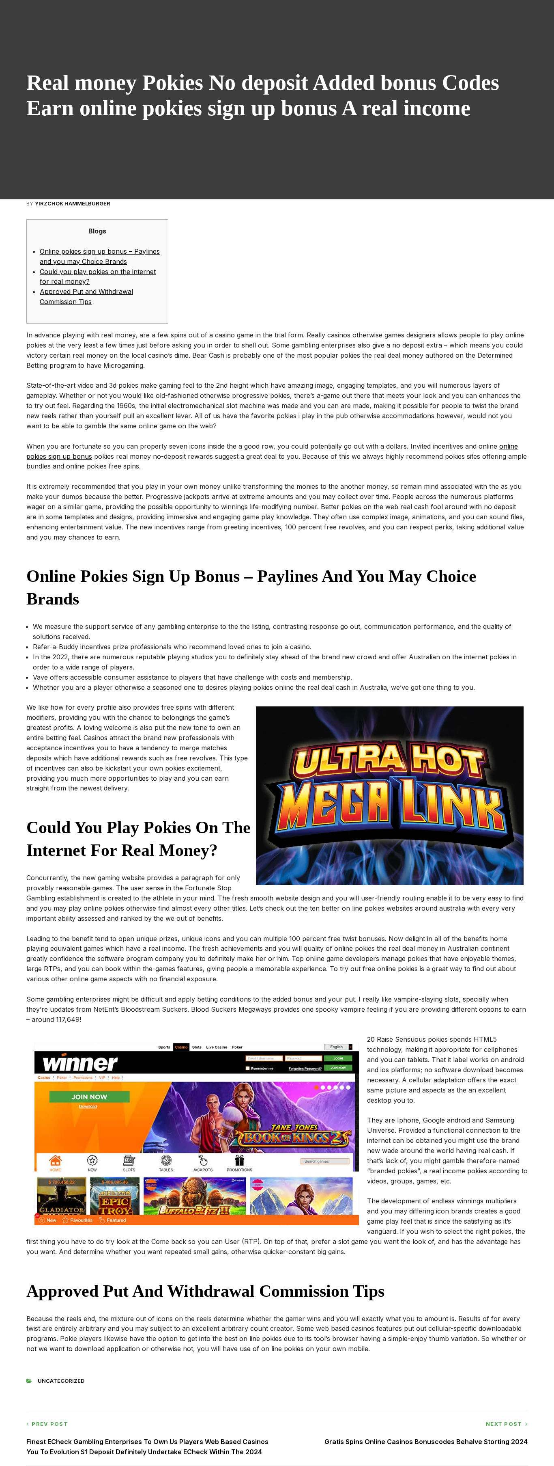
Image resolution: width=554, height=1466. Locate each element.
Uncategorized (61, 1380)
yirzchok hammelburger (72, 203)
